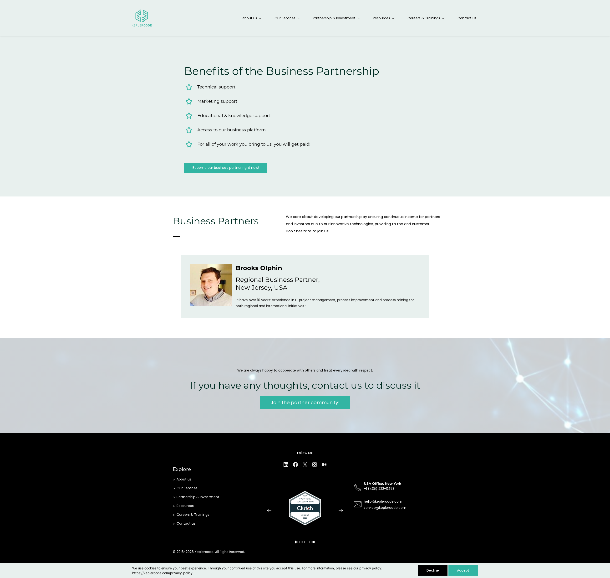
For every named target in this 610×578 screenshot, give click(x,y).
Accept (463, 570)
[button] (269, 510)
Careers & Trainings (193, 514)
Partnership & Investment (198, 497)
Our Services (187, 488)
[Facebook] (295, 464)
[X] (305, 464)
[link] (211, 267)
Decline (433, 570)
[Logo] (142, 18)
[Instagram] (314, 464)
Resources (185, 505)
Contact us (186, 523)
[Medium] (324, 464)
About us (184, 479)
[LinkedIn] (286, 464)
